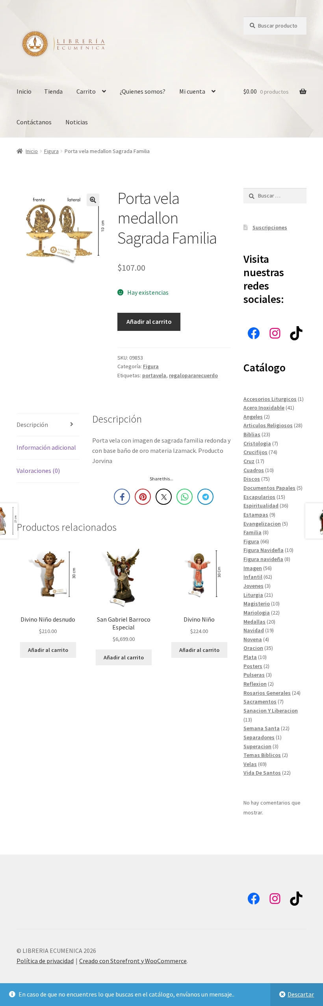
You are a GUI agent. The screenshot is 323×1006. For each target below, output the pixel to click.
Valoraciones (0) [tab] (38, 470)
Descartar (301, 994)
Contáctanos (34, 122)
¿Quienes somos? (142, 91)
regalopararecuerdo (193, 375)
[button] (93, 200)
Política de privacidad (45, 961)
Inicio (24, 91)
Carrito (86, 91)
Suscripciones (269, 227)
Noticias (76, 122)
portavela (154, 375)
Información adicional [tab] (46, 447)
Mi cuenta (192, 91)
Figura (51, 151)
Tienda (53, 91)
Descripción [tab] (32, 424)
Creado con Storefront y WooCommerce (133, 961)
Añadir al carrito (149, 321)
